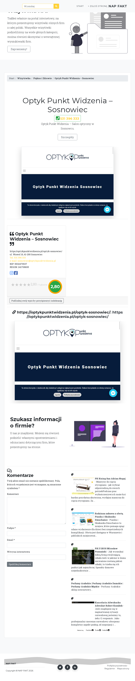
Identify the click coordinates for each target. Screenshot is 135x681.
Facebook (89, 630)
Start (80, 6)
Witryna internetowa (18, 551)
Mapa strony (123, 668)
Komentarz (13, 494)
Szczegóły (67, 137)
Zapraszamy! (19, 49)
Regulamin (109, 668)
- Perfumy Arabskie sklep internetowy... (97, 586)
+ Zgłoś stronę (97, 6)
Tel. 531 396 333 (18, 257)
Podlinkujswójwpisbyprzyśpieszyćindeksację (36, 300)
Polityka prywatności (117, 666)
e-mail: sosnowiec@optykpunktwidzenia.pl (33, 260)
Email (11, 539)
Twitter (97, 630)
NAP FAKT (118, 6)
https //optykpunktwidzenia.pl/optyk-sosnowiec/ (75, 314)
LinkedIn (105, 630)
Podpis (11, 528)
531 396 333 (69, 119)
